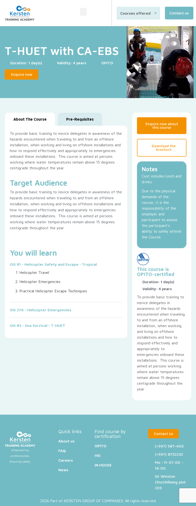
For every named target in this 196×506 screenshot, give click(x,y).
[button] (83, 12)
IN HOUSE (103, 465)
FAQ (62, 450)
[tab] (30, 119)
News (63, 470)
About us (66, 441)
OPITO (144, 274)
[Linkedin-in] (104, 13)
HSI (97, 455)
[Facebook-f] (94, 13)
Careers (65, 460)
